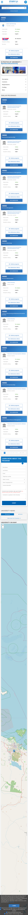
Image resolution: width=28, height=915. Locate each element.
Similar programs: (8, 95)
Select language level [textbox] (7, 482)
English (16, 33)
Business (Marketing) (7, 243)
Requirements (6, 84)
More (3, 90)
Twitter (21, 514)
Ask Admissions (14, 129)
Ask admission (14, 57)
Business (4, 101)
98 (20, 452)
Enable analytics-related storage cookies (14, 913)
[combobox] (14, 479)
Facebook (8, 514)
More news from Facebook (13, 518)
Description (5, 79)
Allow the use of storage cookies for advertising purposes (14, 907)
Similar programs (15, 50)
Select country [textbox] (6, 479)
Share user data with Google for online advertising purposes (14, 910)
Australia (12, 25)
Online (16, 147)
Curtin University (11, 282)
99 (23, 452)
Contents (4, 82)
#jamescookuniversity (9, 63)
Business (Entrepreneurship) (8, 137)
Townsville (8, 25)
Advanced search (14, 11)
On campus (17, 29)
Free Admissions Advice (14, 54)
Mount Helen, (10, 109)
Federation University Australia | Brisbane (16, 353)
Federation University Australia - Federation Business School (14, 106)
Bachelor (3, 17)
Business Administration (7, 278)
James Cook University (11, 23)
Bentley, (9, 284)
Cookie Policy (11, 902)
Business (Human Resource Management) (11, 172)
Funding (4, 87)
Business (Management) (7, 207)
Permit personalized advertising (14, 912)
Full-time (17, 31)
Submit (14, 503)
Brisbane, (9, 355)
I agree (14, 905)
